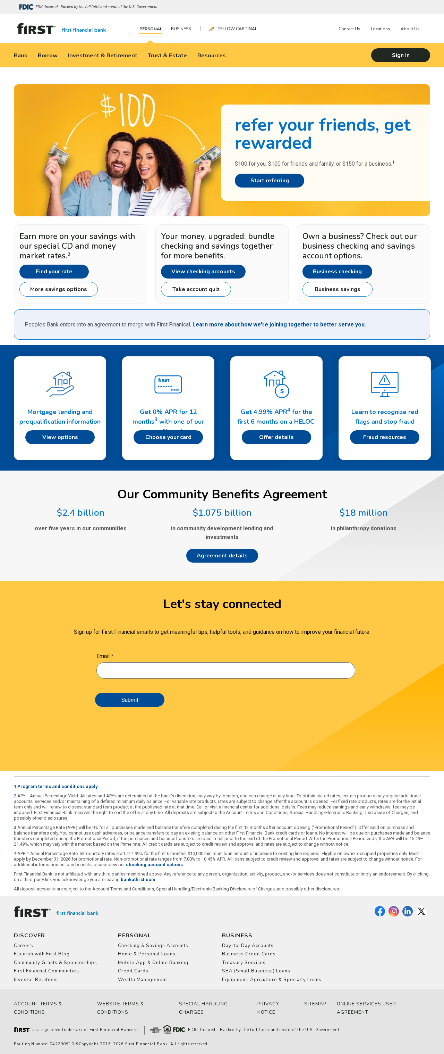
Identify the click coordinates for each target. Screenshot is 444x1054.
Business (181, 29)
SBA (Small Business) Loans (256, 971)
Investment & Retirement (102, 55)
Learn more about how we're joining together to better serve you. (279, 324)
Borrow (48, 55)
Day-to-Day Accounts (248, 946)
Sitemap (315, 1004)
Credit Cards (133, 971)
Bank (20, 55)
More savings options (58, 289)
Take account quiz (196, 289)
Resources (211, 55)
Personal (150, 29)
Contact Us (349, 29)
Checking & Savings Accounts (153, 946)
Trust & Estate (167, 55)
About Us (410, 29)
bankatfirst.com (138, 879)
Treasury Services (244, 963)
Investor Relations (36, 980)
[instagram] (393, 915)
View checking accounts (203, 271)
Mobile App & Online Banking (153, 963)
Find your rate (54, 271)
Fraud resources (384, 437)
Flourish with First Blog (42, 954)
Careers (23, 946)
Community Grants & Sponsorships (55, 963)
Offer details (276, 437)
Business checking (337, 271)
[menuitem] (152, 28)
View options (60, 437)
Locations (380, 29)
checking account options (154, 864)
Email (103, 656)
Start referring (269, 180)
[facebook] (380, 915)
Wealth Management (142, 980)
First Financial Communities (46, 971)
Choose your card (168, 437)
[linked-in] (407, 915)
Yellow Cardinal (237, 29)
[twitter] (421, 915)
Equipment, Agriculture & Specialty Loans (272, 980)
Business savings (337, 289)
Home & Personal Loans (147, 954)
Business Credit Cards (249, 954)
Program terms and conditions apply (57, 786)
